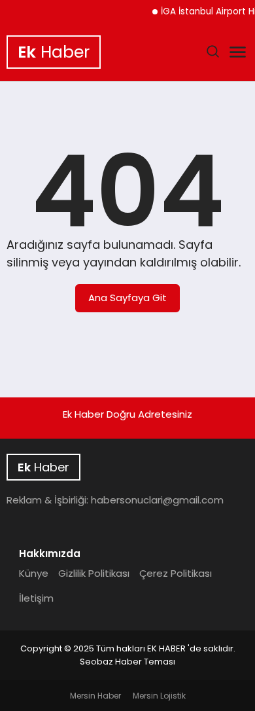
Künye (33, 573)
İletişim (36, 598)
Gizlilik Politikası (93, 573)
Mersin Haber (95, 695)
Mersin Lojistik (159, 695)
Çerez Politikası (175, 573)
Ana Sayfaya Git (127, 297)
